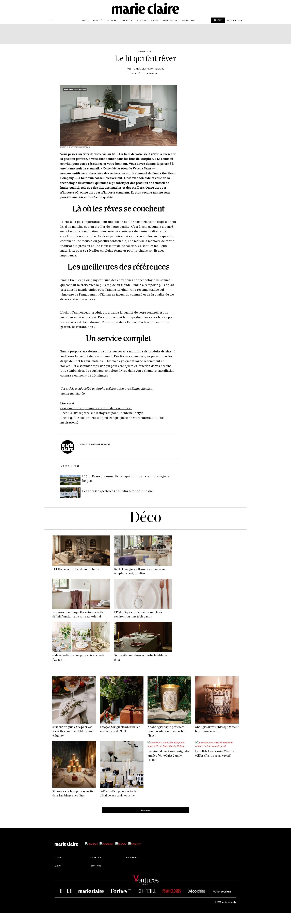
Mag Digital (170, 20)
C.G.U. (58, 857)
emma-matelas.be (72, 393)
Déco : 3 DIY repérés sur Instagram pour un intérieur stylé (101, 413)
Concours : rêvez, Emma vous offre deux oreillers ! (96, 408)
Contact (95, 865)
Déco (145, 518)
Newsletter (234, 20)
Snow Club (189, 20)
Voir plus (145, 810)
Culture (111, 20)
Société (142, 20)
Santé (154, 20)
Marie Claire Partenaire (149, 68)
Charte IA (96, 857)
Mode (85, 20)
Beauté (97, 20)
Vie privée (132, 857)
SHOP (218, 20)
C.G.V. (58, 865)
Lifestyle (127, 20)
